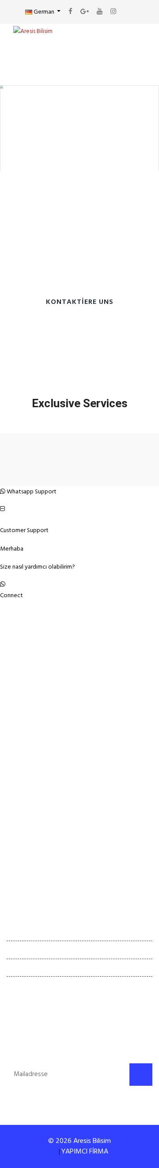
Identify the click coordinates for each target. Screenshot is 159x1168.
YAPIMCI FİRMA (84, 1151)
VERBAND (29, 812)
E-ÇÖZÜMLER (35, 852)
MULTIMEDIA (35, 833)
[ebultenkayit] (140, 1074)
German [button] (44, 12)
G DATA (27, 873)
